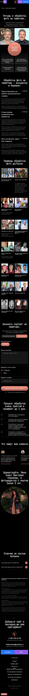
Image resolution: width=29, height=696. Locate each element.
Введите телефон (6, 377)
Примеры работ (14, 663)
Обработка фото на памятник (11, 8)
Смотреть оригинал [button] (6, 463)
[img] (15, 1)
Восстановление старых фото (14, 671)
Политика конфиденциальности (14, 686)
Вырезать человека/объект (15, 674)
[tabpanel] (14, 367)
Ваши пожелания (6, 350)
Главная (2, 8)
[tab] (8, 336)
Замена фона (14, 680)
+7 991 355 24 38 (14, 638)
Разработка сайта (14, 688)
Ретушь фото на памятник (14, 677)
